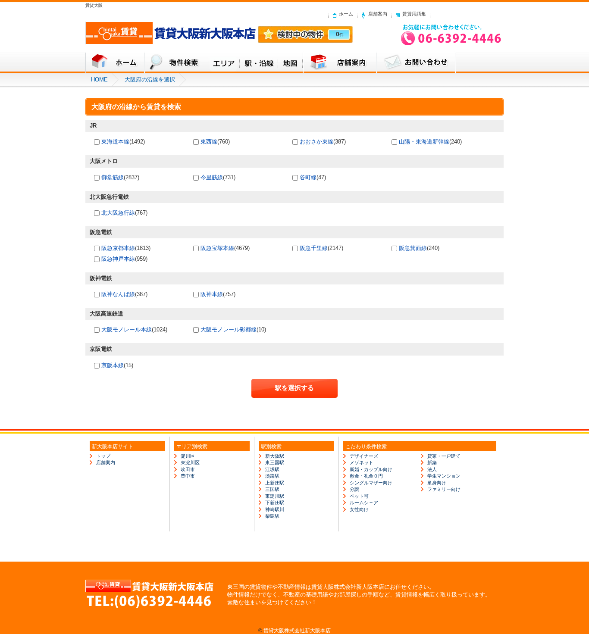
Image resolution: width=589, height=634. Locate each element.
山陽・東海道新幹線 (424, 141)
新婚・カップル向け (371, 469)
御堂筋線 (112, 177)
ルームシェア (364, 502)
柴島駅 (272, 515)
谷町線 (308, 177)
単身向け (436, 482)
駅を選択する (294, 387)
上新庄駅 (274, 482)
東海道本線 (115, 141)
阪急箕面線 (413, 248)
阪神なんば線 (118, 294)
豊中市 (188, 475)
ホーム (346, 13)
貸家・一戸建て (444, 456)
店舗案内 (377, 13)
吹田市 (188, 469)
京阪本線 (112, 365)
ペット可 (359, 496)
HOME (99, 79)
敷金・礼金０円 (366, 475)
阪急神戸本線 (118, 259)
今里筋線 (212, 177)
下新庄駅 (274, 502)
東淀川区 (190, 462)
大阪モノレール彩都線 (229, 329)
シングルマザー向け (371, 482)
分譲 (354, 489)
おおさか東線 (316, 141)
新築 (432, 462)
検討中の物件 (305, 34)
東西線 (209, 141)
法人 (432, 469)
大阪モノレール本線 (126, 329)
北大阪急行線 (118, 212)
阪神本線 (212, 294)
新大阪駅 (274, 456)
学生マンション (444, 475)
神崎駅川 (274, 509)
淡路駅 (272, 475)
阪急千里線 (314, 248)
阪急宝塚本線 (217, 248)
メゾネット (361, 462)
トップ (103, 456)
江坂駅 (272, 469)
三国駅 (272, 489)
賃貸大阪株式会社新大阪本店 (297, 630)
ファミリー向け (444, 489)
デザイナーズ (364, 456)
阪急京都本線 (118, 248)
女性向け (359, 509)
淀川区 (188, 456)
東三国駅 (274, 462)
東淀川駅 (274, 496)
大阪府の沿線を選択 (150, 79)
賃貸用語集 (414, 13)
